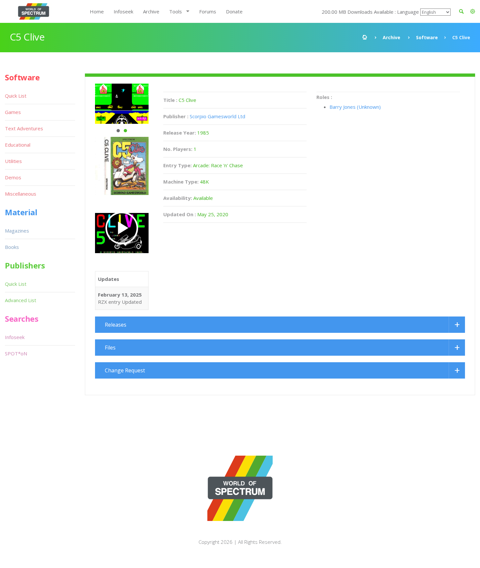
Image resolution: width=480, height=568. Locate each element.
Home (97, 11)
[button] (472, 11)
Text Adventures (24, 128)
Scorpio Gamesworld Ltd (217, 116)
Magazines (17, 230)
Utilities (13, 161)
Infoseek (123, 11)
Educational (17, 144)
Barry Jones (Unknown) (355, 107)
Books (12, 247)
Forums (207, 11)
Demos (13, 177)
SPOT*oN (16, 353)
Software (427, 37)
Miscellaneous (20, 193)
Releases (115, 324)
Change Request (125, 370)
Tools (175, 11)
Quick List (15, 95)
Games (13, 112)
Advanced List (20, 300)
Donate (234, 11)
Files (110, 347)
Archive (151, 11)
